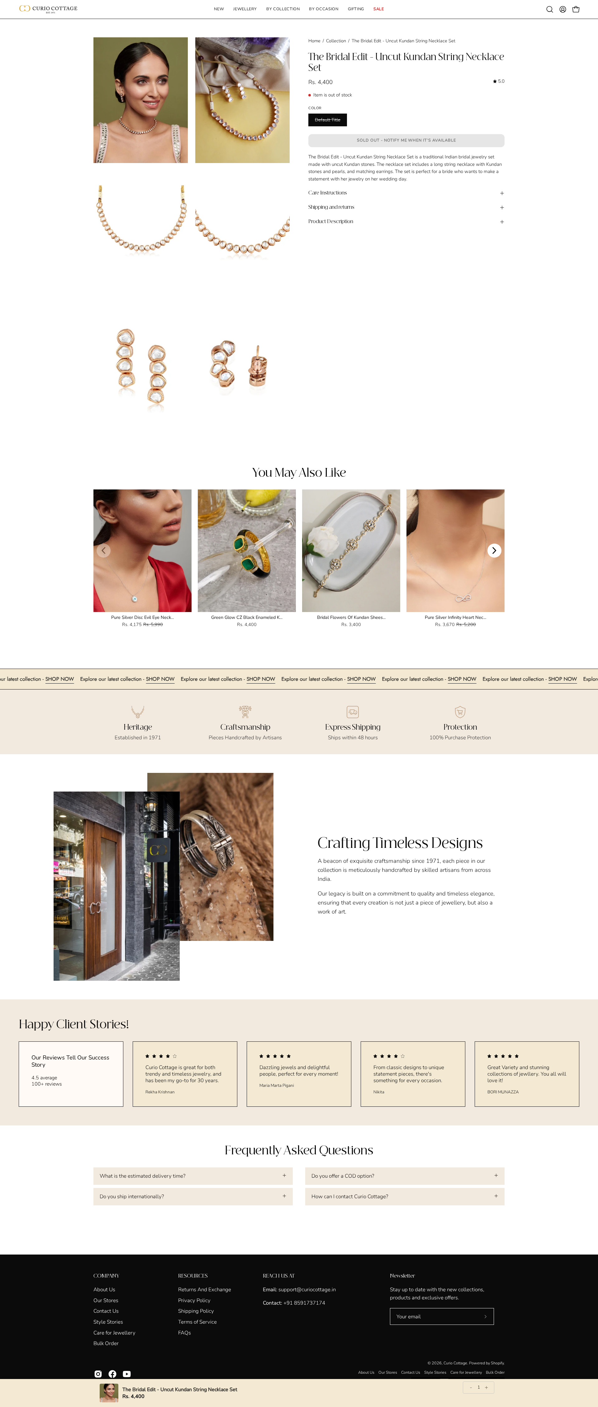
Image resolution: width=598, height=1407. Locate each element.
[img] (499, 81)
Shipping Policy (196, 1311)
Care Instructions (327, 193)
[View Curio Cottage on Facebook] (112, 1374)
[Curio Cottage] (48, 9)
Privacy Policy (194, 1300)
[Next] (494, 551)
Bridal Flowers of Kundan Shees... (351, 617)
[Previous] (104, 551)
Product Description (330, 221)
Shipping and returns (331, 207)
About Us (104, 1289)
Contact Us (106, 1311)
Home (314, 41)
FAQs (184, 1332)
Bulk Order (106, 1343)
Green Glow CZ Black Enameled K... (246, 617)
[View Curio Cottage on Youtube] (126, 1374)
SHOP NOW (14, 679)
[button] (245, 9)
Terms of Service (197, 1321)
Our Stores (105, 1300)
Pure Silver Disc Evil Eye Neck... (142, 617)
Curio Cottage (455, 1363)
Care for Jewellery (114, 1332)
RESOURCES (193, 1276)
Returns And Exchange (204, 1289)
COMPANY (106, 1276)
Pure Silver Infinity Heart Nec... (455, 617)
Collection (336, 41)
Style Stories (108, 1321)
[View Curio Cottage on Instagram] (98, 1374)
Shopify (497, 1363)
